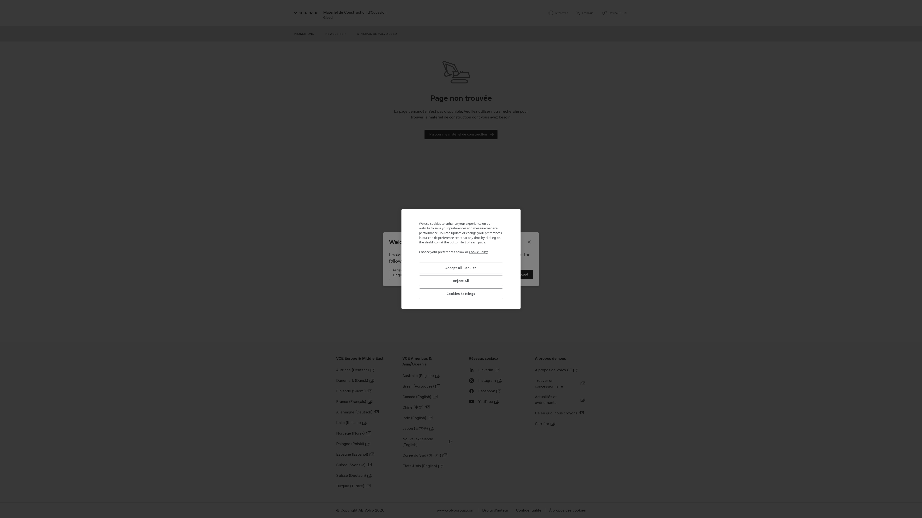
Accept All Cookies (461, 268)
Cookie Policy (478, 252)
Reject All (461, 281)
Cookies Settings (461, 294)
